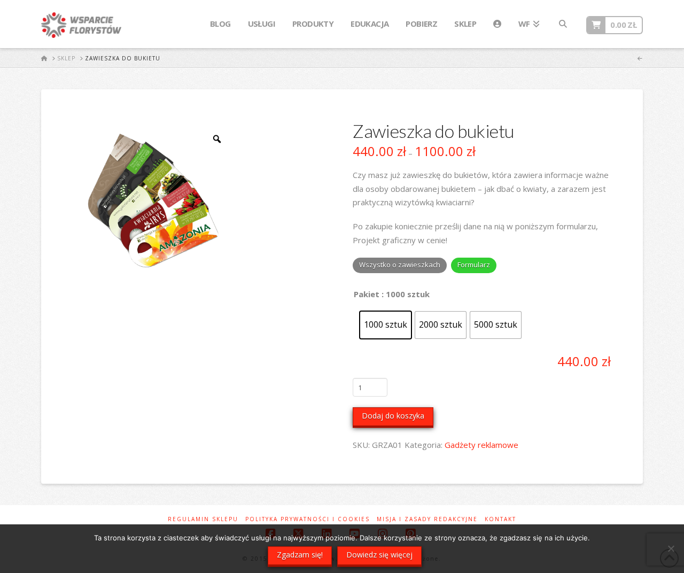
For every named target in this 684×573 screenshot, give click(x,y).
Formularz (473, 264)
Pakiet (366, 294)
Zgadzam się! (300, 554)
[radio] (385, 325)
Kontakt (500, 519)
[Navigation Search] (563, 24)
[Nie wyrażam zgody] (670, 548)
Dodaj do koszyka (393, 416)
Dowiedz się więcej (379, 554)
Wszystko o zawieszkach (399, 264)
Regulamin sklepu (203, 519)
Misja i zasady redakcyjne (427, 519)
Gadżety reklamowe (481, 444)
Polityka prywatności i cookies (307, 519)
